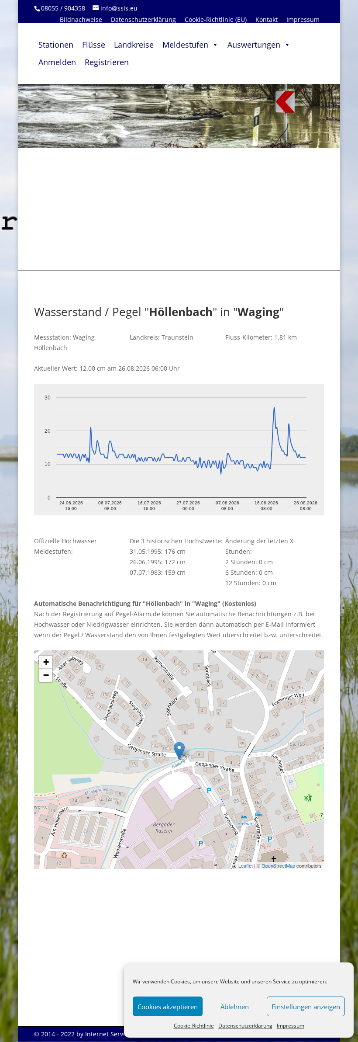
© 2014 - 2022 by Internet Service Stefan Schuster (106, 1034)
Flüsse (93, 44)
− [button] (46, 675)
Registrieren (107, 62)
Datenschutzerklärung (245, 1025)
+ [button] (46, 661)
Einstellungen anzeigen (306, 1006)
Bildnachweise (81, 19)
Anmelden (57, 62)
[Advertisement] (179, 209)
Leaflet (245, 865)
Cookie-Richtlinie (194, 1025)
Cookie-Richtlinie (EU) (216, 19)
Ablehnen (234, 1006)
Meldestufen (185, 44)
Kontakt (266, 19)
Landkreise (134, 44)
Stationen (55, 44)
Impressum (290, 1025)
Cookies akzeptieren (168, 1006)
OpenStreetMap (278, 865)
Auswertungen (253, 44)
